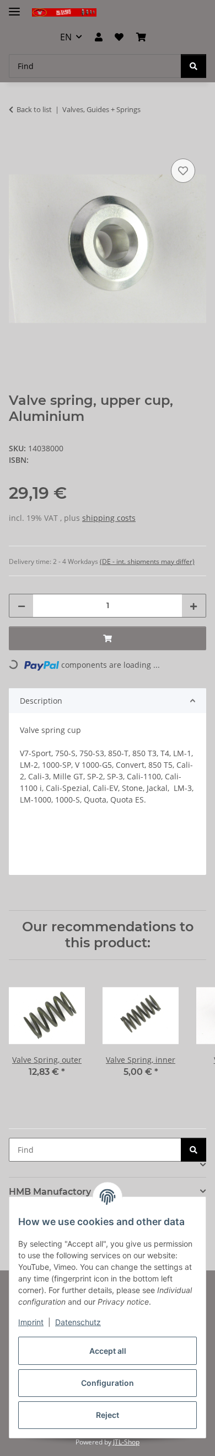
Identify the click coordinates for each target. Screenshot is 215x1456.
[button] (99, 37)
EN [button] (66, 37)
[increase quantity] (193, 605)
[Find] (193, 66)
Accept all (107, 1350)
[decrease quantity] (21, 605)
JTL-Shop (126, 1442)
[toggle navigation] (14, 7)
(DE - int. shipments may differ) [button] (147, 561)
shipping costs (109, 518)
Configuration (107, 1383)
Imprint (31, 1322)
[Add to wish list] (183, 171)
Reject (107, 1415)
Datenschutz (78, 1322)
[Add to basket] (17, 144)
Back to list (34, 109)
